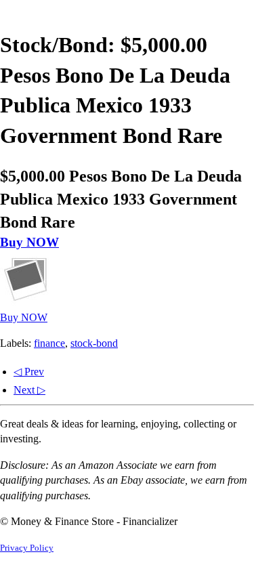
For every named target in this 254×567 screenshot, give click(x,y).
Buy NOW (29, 242)
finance (49, 343)
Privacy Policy (27, 548)
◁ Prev (29, 371)
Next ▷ (29, 390)
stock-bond (94, 343)
